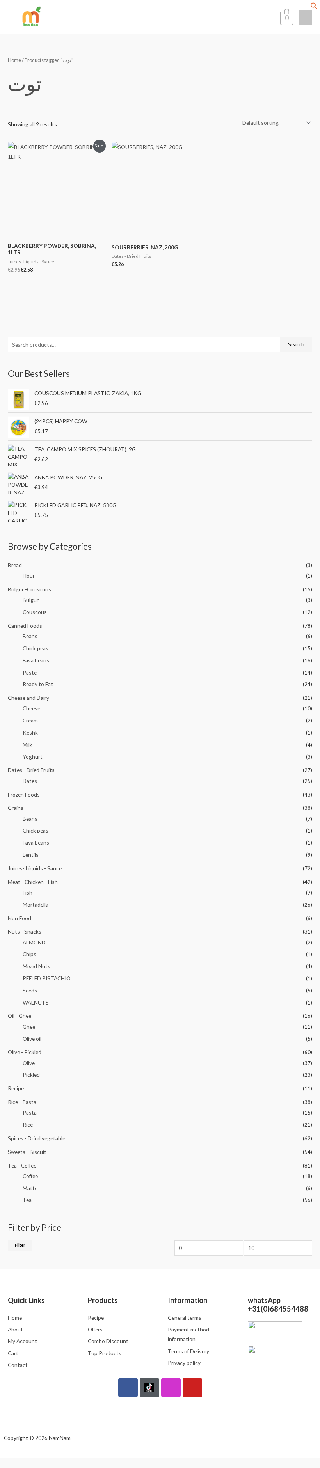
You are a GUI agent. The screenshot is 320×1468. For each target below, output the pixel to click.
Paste (30, 672)
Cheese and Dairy (28, 697)
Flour (29, 575)
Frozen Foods (24, 794)
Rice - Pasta (22, 1102)
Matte (30, 1188)
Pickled (31, 1074)
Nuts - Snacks (24, 931)
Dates (30, 780)
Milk (27, 744)
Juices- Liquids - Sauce (35, 868)
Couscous (35, 612)
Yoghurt (33, 756)
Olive (29, 1063)
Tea (27, 1199)
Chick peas (35, 648)
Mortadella (35, 904)
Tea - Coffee (22, 1165)
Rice (28, 1124)
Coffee (30, 1176)
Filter (20, 1245)
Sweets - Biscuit (27, 1151)
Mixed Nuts (36, 966)
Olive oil (32, 1038)
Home (14, 60)
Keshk (30, 732)
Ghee (29, 1026)
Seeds (30, 990)
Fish (27, 892)
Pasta (30, 1112)
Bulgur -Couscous (29, 589)
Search (296, 344)
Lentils (31, 854)
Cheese (31, 708)
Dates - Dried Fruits (31, 770)
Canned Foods (25, 625)
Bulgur (31, 599)
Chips (29, 954)
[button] (314, 7)
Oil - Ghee (19, 1015)
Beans (30, 636)
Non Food (19, 918)
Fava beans (36, 660)
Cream (30, 720)
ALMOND (34, 942)
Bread (15, 565)
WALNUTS (36, 1002)
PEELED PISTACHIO (47, 978)
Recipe (16, 1088)
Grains (15, 807)
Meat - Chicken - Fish (33, 882)
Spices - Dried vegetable (36, 1138)
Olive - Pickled (24, 1052)
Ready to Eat (38, 684)
